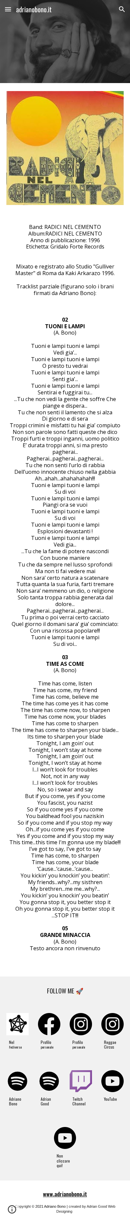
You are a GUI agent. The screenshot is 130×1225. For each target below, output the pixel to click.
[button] (8, 9)
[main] (65, 595)
